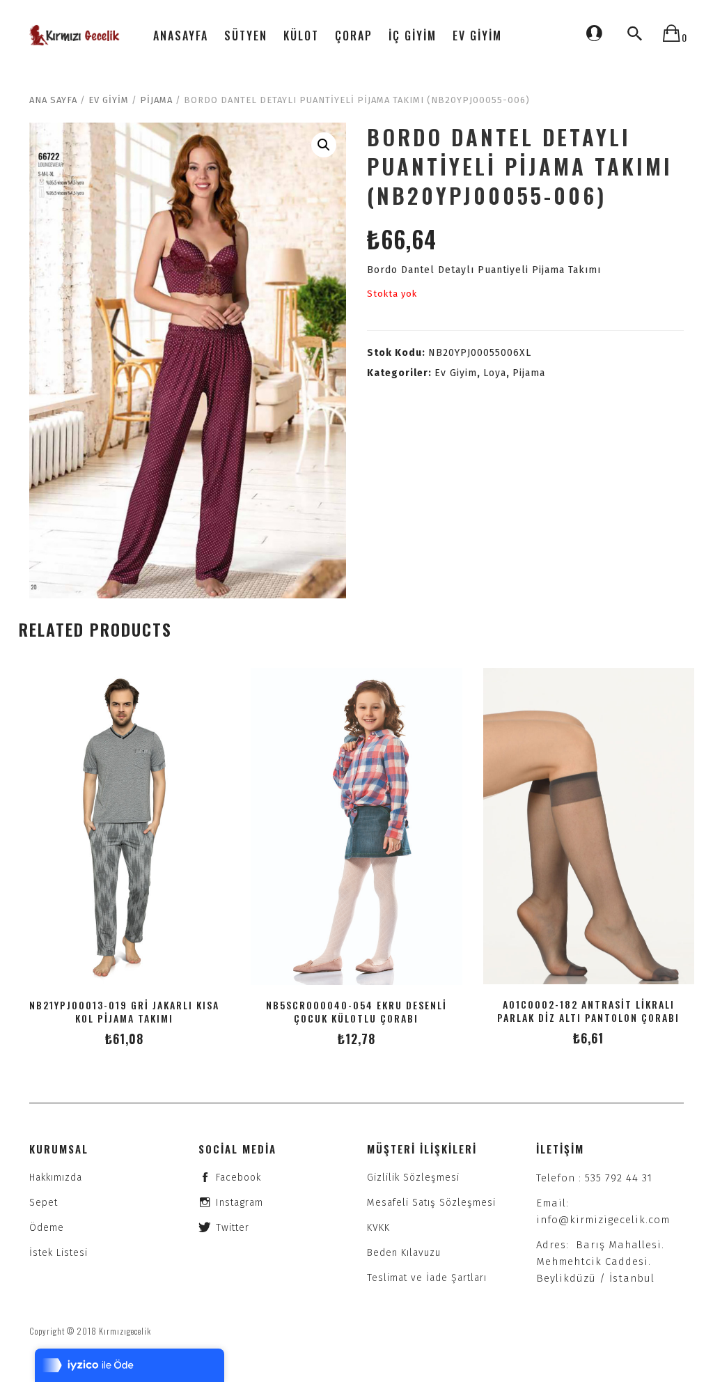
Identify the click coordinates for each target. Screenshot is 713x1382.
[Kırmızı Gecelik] (75, 35)
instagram (239, 1203)
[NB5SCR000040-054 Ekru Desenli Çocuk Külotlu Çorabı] (356, 826)
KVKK (378, 1228)
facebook (238, 1177)
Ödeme (46, 1228)
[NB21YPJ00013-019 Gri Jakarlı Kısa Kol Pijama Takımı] (124, 826)
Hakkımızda (55, 1177)
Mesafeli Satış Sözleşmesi (431, 1203)
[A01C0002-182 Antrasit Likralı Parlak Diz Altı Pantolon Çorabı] (588, 826)
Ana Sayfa (53, 100)
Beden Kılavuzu (404, 1253)
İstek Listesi (58, 1253)
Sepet (43, 1203)
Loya (494, 373)
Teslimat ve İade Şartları (427, 1278)
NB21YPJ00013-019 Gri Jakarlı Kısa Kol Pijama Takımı (124, 1011)
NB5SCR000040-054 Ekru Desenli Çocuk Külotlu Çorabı (356, 1011)
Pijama (156, 100)
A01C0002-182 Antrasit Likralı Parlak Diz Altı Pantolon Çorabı (588, 1011)
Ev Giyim (108, 100)
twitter (232, 1228)
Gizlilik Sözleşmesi (413, 1177)
